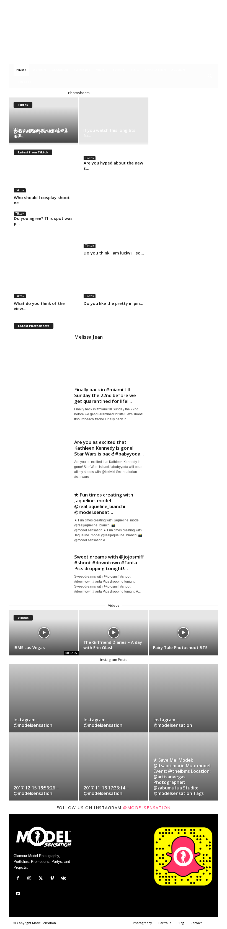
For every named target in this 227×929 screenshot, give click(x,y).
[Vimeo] (197, 4)
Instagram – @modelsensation (33, 722)
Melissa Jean (88, 337)
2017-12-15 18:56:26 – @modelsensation (36, 790)
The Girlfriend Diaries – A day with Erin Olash (112, 644)
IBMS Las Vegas (29, 647)
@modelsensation (147, 807)
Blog (134, 70)
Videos (101, 70)
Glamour (59, 70)
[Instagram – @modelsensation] (43, 704)
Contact (24, 82)
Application (155, 70)
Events (119, 70)
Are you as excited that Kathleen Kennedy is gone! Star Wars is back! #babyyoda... (109, 448)
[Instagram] (179, 4)
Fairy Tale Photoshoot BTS (180, 647)
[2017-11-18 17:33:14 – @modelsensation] (113, 772)
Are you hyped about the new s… (113, 165)
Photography (142, 923)
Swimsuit (82, 70)
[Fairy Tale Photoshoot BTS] (183, 632)
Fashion (39, 70)
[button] (210, 76)
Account (179, 70)
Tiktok (19, 190)
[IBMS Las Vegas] (44, 632)
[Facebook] (171, 4)
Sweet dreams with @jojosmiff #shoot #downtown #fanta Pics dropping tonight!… (109, 563)
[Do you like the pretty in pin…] (114, 282)
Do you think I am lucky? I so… (114, 253)
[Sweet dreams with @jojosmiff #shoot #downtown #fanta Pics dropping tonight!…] (41, 574)
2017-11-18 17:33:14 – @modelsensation (106, 790)
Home (21, 70)
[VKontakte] (205, 4)
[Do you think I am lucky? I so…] (114, 232)
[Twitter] (188, 4)
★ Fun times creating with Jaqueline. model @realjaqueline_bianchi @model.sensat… (103, 503)
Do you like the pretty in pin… (113, 303)
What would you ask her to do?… (41, 133)
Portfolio (164, 923)
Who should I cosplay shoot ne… (42, 200)
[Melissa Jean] (41, 354)
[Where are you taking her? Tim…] (44, 120)
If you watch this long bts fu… (109, 132)
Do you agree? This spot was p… (43, 220)
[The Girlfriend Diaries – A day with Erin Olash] (114, 632)
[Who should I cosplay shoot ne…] (44, 176)
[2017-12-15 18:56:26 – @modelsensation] (43, 773)
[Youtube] (214, 4)
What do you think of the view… (39, 305)
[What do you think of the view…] (44, 282)
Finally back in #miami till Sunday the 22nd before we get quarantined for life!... (105, 395)
